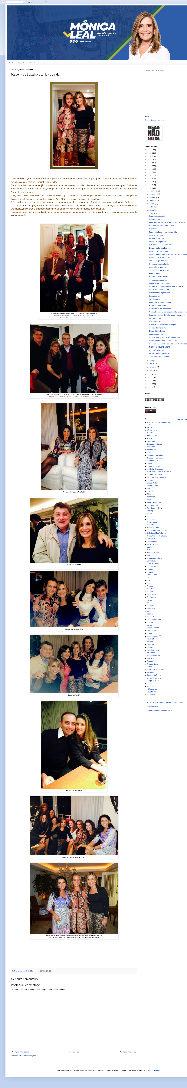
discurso (150, 491)
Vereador (150, 686)
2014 (150, 188)
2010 (150, 384)
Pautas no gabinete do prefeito (160, 302)
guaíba (149, 547)
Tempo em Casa (153, 681)
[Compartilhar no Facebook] (47, 971)
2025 (150, 153)
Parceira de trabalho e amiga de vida (163, 232)
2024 (150, 156)
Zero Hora (151, 695)
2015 (150, 185)
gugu (149, 550)
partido (149, 611)
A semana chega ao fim (158, 280)
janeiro (152, 370)
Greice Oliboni (152, 544)
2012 (150, 377)
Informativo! (153, 229)
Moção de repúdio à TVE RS (159, 290)
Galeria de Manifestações (156, 533)
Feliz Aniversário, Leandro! (159, 353)
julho (151, 207)
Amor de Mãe (152, 436)
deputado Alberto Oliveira (156, 477)
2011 (150, 381)
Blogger (157, 1070)
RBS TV (150, 647)
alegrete (150, 433)
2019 (150, 172)
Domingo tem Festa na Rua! (159, 258)
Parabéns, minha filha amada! (160, 283)
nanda (149, 600)
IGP (148, 555)
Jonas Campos (152, 561)
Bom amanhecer (155, 274)
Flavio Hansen (152, 522)
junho (151, 210)
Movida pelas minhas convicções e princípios (166, 286)
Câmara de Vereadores (156, 458)
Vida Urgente (152, 689)
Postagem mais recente (20, 1052)
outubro (152, 197)
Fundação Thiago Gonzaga (157, 530)
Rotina (149, 667)
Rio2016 (150, 658)
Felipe (149, 514)
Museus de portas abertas (159, 277)
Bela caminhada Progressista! (160, 245)
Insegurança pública (154, 558)
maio (151, 213)
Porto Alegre (151, 631)
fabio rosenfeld (152, 505)
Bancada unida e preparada (159, 293)
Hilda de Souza (153, 553)
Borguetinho (151, 450)
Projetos (21, 62)
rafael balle (151, 644)
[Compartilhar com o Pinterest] (50, 971)
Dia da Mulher (152, 483)
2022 (150, 163)
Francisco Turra (153, 528)
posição (150, 633)
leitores (150, 572)
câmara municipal (153, 461)
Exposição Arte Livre (156, 350)
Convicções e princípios (158, 267)
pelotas (150, 622)
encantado (151, 497)
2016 (150, 182)
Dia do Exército (153, 486)
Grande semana (155, 321)
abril (151, 361)
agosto (152, 204)
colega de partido (153, 466)
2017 (150, 179)
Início (11, 62)
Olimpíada (151, 608)
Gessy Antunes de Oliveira (157, 536)
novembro (153, 194)
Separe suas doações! (157, 216)
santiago (150, 672)
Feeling (150, 511)
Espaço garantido (155, 296)
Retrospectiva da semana (158, 251)
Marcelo (150, 586)
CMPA (149, 464)
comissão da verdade (155, 469)
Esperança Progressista (158, 242)
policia (149, 625)
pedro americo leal (154, 619)
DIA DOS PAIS (152, 706)
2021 (150, 166)
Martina (150, 592)
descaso (150, 480)
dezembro (153, 191)
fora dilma (151, 525)
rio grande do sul (153, 656)
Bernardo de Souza (154, 444)
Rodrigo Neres (152, 664)
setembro (153, 200)
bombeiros (151, 447)
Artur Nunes (151, 441)
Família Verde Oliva (154, 508)
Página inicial (74, 1052)
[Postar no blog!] (42, 971)
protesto (150, 642)
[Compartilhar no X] (44, 971)
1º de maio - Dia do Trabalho (160, 357)
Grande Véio (152, 541)
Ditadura (150, 494)
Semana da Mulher (154, 675)
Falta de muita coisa (156, 238)
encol (149, 500)
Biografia (32, 62)
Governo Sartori (153, 539)
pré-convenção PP (154, 636)
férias (149, 516)
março (152, 364)
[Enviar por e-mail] (39, 971)
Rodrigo (150, 661)
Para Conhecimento (156, 334)
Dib (148, 489)
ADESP (150, 427)
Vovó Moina (151, 692)
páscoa (150, 614)
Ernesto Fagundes (154, 502)
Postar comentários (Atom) (27, 1056)
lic (148, 578)
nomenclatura (152, 606)
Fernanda (150, 519)
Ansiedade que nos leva (158, 261)
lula (148, 580)
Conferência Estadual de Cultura (159, 472)
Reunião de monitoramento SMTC (160, 711)
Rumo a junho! (154, 219)
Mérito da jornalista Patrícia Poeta (161, 226)
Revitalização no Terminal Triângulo (162, 325)
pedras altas (151, 617)
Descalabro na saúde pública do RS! (163, 341)
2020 (150, 169)
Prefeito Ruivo (152, 639)
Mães (149, 583)
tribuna (149, 684)
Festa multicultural (156, 235)
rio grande (151, 653)
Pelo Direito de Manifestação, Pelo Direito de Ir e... (168, 222)
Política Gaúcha (153, 628)
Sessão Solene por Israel (158, 299)
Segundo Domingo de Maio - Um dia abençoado (167, 315)
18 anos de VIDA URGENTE (159, 270)
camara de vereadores (155, 455)
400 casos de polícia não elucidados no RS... (166, 337)
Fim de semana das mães (158, 305)
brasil (149, 452)
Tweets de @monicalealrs (154, 120)
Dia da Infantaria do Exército (159, 248)
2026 (150, 150)
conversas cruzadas (154, 475)
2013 (150, 374)
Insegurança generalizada (159, 264)
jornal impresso (153, 564)
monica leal (151, 594)
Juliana (150, 569)
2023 (150, 159)
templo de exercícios (154, 678)
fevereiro (152, 367)
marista (150, 589)
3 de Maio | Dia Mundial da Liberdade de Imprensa (168, 344)
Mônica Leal (151, 597)
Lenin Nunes (152, 575)
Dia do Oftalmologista (157, 331)
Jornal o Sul (151, 566)
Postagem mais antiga (128, 1052)
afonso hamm (152, 430)
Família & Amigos (155, 318)
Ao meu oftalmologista (157, 328)
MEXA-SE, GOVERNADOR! (159, 347)
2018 (150, 175)
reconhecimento (153, 650)
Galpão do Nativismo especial (160, 309)
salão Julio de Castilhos (156, 670)
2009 (150, 387)
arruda (149, 438)
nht (148, 603)
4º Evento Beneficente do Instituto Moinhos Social (165, 702)
